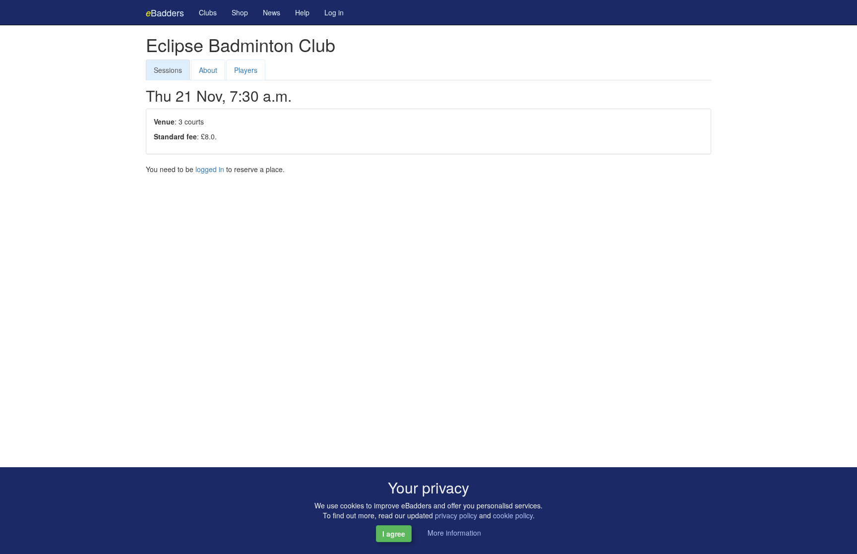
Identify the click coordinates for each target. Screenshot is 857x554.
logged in (209, 169)
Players (245, 70)
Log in (334, 12)
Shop (240, 12)
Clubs (208, 12)
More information (454, 533)
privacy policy (456, 515)
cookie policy (513, 515)
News (271, 12)
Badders (165, 12)
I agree (393, 534)
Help (302, 12)
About (208, 70)
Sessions (168, 70)
